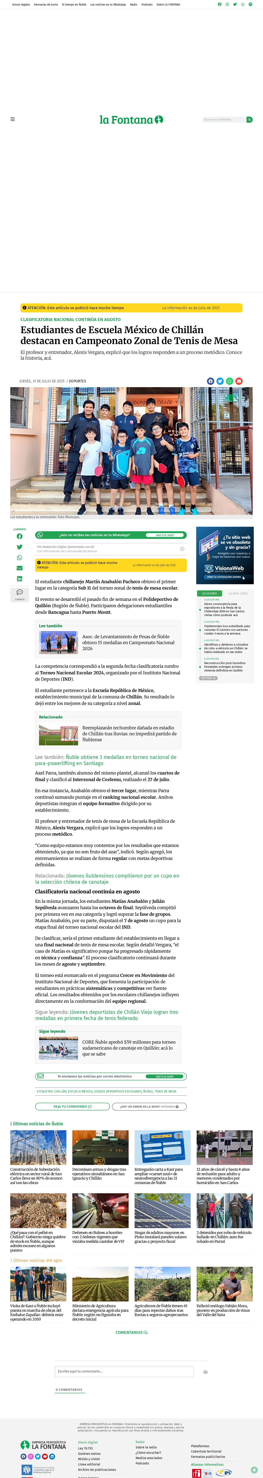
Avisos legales (21, 4)
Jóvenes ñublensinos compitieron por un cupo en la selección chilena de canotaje (107, 879)
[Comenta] (20, 592)
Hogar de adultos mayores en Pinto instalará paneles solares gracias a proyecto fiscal (161, 1237)
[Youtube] (45, 1457)
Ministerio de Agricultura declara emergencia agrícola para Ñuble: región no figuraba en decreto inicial (100, 1313)
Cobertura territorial (206, 1451)
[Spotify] (250, 4)
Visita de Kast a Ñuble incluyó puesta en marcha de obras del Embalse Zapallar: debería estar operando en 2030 (36, 1313)
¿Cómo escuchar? (148, 1453)
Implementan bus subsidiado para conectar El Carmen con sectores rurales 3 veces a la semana (227, 629)
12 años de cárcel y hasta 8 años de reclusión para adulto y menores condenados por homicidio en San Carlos (223, 1176)
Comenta (19, 599)
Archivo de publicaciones (97, 1470)
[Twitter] (235, 4)
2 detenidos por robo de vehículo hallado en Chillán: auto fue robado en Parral (224, 1237)
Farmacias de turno (46, 4)
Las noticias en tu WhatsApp (108, 4)
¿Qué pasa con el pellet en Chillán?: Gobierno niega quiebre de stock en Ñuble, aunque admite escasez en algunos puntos (38, 1241)
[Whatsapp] (243, 4)
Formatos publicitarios (208, 1457)
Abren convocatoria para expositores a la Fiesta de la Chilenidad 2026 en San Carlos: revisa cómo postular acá (224, 609)
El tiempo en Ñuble (74, 4)
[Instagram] (227, 4)
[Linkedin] (52, 1457)
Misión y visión (89, 1459)
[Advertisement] (131, 261)
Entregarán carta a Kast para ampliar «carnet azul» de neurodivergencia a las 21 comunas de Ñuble (159, 1176)
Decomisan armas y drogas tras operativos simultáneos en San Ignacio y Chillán (99, 1174)
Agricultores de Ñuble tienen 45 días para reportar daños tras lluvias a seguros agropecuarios (161, 1310)
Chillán (60, 1091)
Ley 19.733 (85, 1448)
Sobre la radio (146, 1447)
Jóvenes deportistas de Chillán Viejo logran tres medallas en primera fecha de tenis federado (106, 1015)
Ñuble (148, 1091)
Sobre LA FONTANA (168, 4)
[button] (210, 381)
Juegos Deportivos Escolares (118, 1091)
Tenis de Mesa (165, 1091)
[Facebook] (219, 4)
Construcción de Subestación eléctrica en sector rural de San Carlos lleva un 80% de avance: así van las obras (36, 1176)
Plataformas (200, 1446)
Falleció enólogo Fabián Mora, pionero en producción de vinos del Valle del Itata (223, 1310)
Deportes (99, 296)
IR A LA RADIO (238, 296)
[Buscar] (250, 120)
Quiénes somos (89, 1454)
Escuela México (80, 1091)
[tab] (209, 593)
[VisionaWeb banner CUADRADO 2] (225, 583)
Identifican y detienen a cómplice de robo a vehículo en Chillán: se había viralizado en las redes (226, 648)
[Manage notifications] (254, 1470)
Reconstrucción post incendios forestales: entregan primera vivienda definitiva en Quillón (224, 666)
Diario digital (88, 1442)
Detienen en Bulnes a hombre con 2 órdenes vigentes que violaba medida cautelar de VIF (98, 1237)
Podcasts (146, 4)
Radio (133, 4)
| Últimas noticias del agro (36, 1260)
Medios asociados (149, 1458)
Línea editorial (89, 1464)
